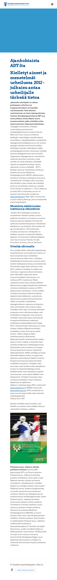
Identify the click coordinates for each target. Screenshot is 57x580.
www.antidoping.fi (17, 196)
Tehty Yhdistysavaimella (25, 570)
